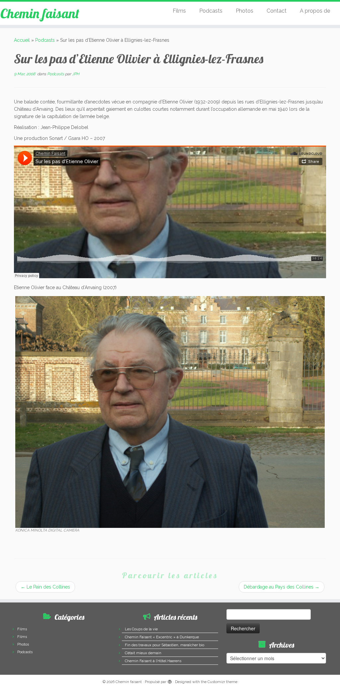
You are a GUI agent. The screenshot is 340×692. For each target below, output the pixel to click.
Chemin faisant (39, 13)
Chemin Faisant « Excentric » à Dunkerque (162, 637)
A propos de (315, 11)
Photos (244, 11)
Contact (277, 11)
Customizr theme (222, 682)
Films (179, 11)
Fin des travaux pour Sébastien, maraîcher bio (164, 645)
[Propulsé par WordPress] (169, 680)
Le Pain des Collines (45, 587)
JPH (75, 74)
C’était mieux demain (143, 653)
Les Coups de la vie (141, 629)
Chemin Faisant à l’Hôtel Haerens (153, 661)
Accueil (22, 40)
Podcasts (210, 11)
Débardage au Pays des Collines (281, 587)
